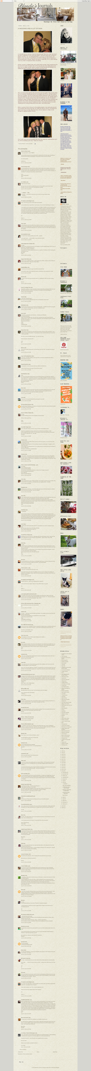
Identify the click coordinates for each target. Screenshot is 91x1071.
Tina (22, 972)
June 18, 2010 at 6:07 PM (26, 938)
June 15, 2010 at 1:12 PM (26, 263)
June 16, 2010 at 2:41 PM (26, 684)
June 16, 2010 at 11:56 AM (26, 631)
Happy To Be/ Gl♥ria (25, 259)
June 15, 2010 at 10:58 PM (26, 555)
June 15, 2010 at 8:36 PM (26, 506)
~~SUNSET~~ (65, 783)
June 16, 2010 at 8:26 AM (26, 575)
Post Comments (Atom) (27, 1054)
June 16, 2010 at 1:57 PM (26, 670)
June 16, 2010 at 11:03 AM (26, 620)
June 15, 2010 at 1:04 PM (26, 255)
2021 (63, 752)
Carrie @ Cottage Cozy (25, 287)
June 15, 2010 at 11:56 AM (26, 219)
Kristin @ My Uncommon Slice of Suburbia (29, 603)
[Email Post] (35, 143)
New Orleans (65, 795)
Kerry (22, 388)
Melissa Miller (24, 688)
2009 (63, 806)
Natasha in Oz (24, 926)
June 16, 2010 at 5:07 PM (26, 713)
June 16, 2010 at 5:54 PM (26, 720)
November (65, 774)
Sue (22, 559)
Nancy (22, 950)
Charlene (23, 454)
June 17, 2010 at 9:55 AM (26, 800)
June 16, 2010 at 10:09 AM (26, 607)
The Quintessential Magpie (26, 200)
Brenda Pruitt (24, 707)
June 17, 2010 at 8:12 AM (26, 769)
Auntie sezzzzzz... (24, 567)
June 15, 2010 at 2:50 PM (26, 326)
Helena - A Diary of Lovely (26, 716)
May (64, 797)
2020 (63, 754)
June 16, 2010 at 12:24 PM (26, 638)
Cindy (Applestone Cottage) (26, 243)
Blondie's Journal (65, 204)
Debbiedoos (23, 305)
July (63, 780)
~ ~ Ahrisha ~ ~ (24, 192)
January (64, 803)
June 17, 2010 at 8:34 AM (26, 792)
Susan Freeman (24, 166)
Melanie (22, 733)
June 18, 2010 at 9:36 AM (26, 871)
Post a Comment (23, 1049)
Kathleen (23, 440)
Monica (22, 347)
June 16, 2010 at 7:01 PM (26, 729)
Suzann (22, 296)
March (64, 800)
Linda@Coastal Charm (25, 829)
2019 (63, 755)
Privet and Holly (24, 773)
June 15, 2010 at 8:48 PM (26, 520)
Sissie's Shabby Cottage (26, 412)
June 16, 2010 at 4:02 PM (26, 695)
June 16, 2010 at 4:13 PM (26, 703)
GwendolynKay (24, 373)
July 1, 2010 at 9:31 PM (25, 1047)
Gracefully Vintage (25, 427)
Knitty (22, 760)
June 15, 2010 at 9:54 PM (26, 539)
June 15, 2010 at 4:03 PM (26, 384)
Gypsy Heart (23, 330)
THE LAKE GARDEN (67, 785)
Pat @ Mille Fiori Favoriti (26, 624)
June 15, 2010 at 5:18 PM (26, 400)
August (64, 779)
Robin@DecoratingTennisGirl (27, 796)
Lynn (22, 397)
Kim (22, 642)
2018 (63, 757)
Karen (22, 313)
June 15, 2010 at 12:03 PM (26, 230)
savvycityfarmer (24, 234)
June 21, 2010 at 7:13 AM (26, 1013)
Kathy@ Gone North (25, 784)
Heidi (22, 543)
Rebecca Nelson (24, 151)
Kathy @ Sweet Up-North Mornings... (28, 464)
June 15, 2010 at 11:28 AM (26, 162)
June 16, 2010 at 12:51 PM (26, 650)
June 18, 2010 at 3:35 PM (26, 910)
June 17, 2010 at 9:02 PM (26, 839)
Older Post (55, 1051)
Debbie (22, 611)
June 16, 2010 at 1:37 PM (26, 658)
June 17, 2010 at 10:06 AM (26, 811)
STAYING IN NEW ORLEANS (66, 793)
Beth (22, 889)
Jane (22, 495)
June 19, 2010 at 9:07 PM (26, 946)
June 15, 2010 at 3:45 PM (26, 360)
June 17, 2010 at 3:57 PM (26, 825)
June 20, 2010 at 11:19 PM (26, 996)
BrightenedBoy (24, 267)
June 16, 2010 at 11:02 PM (26, 749)
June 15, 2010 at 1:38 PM (26, 272)
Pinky (22, 699)
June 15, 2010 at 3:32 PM (26, 344)
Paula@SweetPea (24, 364)
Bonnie (22, 276)
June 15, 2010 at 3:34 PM (26, 352)
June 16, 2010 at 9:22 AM (26, 599)
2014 (63, 764)
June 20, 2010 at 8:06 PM (26, 978)
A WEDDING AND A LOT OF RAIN (66, 788)
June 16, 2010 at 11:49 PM (26, 756)
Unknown (23, 654)
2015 (63, 762)
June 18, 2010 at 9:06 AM (26, 862)
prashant (23, 941)
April (64, 798)
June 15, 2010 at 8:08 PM (26, 483)
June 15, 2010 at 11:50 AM (26, 197)
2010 (63, 770)
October (64, 775)
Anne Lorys (23, 635)
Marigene (23, 875)
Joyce (22, 223)
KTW (22, 843)
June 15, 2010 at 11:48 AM (26, 188)
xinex (22, 479)
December (65, 772)
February (64, 802)
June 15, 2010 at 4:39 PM (26, 393)
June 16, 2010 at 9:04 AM (26, 590)
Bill (21, 900)
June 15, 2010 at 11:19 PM (26, 564)
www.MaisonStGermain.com (26, 674)
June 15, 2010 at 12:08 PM (26, 239)
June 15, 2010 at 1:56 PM (26, 293)
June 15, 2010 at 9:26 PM (26, 530)
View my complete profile (65, 244)
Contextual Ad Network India (26, 944)
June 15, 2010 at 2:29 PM (26, 309)
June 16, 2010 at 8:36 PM (26, 739)
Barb (22, 815)
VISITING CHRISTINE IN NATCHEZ (67, 790)
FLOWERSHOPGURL (25, 999)
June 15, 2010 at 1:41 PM (26, 283)
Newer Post (20, 1051)
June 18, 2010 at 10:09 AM (26, 885)
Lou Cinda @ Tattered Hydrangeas (28, 1033)
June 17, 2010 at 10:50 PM (26, 850)
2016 (63, 760)
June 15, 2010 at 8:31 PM (26, 491)
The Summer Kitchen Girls (26, 914)
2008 (63, 807)
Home (38, 1051)
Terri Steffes (23, 182)
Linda (22, 662)
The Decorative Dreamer (26, 404)
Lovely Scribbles (24, 866)
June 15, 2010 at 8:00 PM (26, 475)
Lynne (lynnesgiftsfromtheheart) (27, 593)
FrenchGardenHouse (25, 804)
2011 (63, 769)
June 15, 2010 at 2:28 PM (26, 301)
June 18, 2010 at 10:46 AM (26, 896)
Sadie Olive (48, 1067)
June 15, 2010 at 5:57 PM (26, 408)
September (65, 777)
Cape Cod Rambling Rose (26, 356)
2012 (63, 767)
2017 (63, 759)
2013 (63, 765)
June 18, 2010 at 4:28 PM (26, 922)
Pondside (23, 487)
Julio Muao (23, 509)
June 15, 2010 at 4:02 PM (26, 369)
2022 (63, 751)
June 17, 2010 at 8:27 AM (26, 780)
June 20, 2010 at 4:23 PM (26, 954)
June (64, 782)
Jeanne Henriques (25, 854)
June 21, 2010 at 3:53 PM (26, 1029)
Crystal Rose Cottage (25, 534)
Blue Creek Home (24, 1017)
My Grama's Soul (24, 958)
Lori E (22, 524)
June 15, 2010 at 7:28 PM (26, 436)
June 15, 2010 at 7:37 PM (26, 461)
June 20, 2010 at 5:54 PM (26, 968)
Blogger (57, 1067)
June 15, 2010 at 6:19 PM (26, 423)
